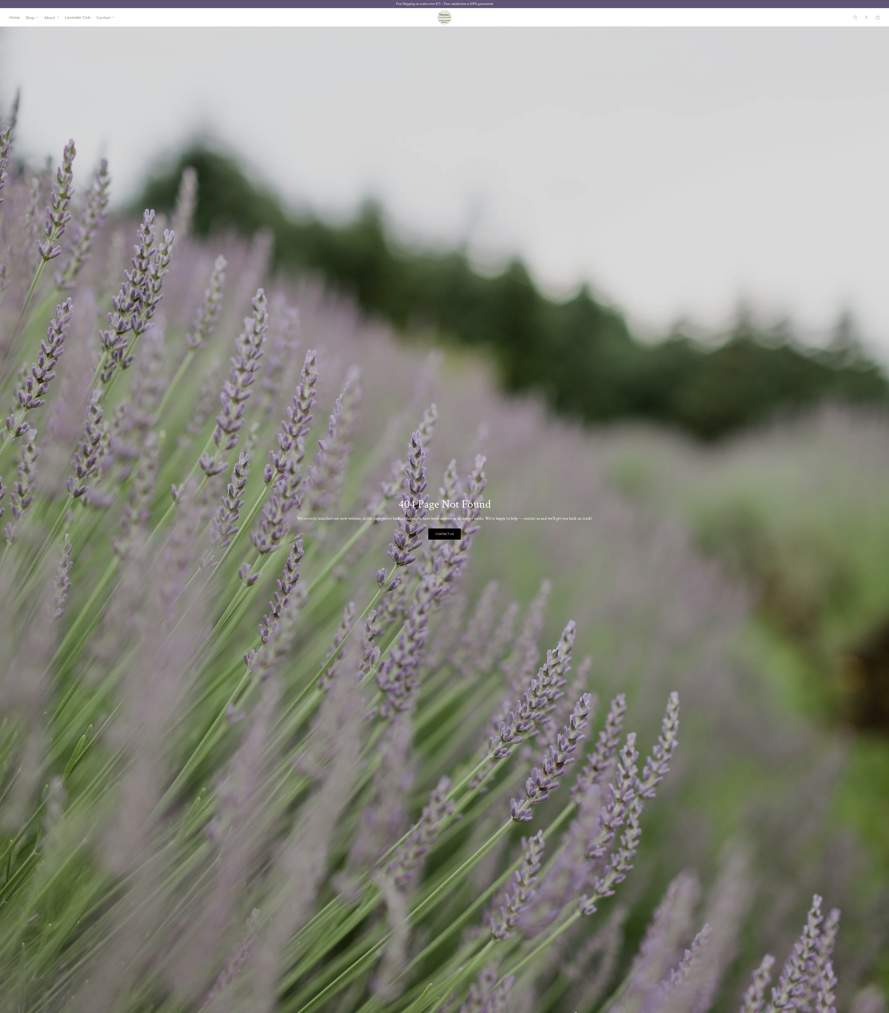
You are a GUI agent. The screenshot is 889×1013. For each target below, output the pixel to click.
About (49, 17)
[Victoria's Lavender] (444, 17)
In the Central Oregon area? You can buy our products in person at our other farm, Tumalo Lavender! (444, 4)
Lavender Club (78, 17)
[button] (855, 17)
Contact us (444, 534)
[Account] (866, 17)
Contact (104, 17)
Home (14, 17)
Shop (30, 17)
